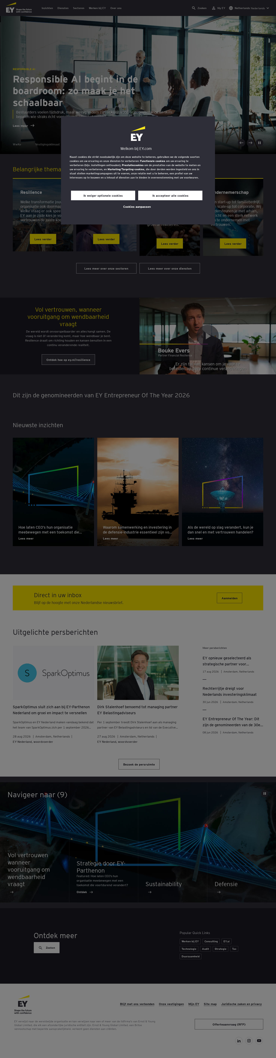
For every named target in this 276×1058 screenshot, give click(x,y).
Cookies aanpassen (137, 206)
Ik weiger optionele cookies (103, 195)
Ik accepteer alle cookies (170, 195)
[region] (138, 170)
